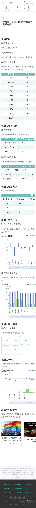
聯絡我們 (7, 484)
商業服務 (18, 492)
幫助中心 (29, 488)
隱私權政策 (7, 488)
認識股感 (7, 492)
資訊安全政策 (19, 488)
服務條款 (29, 484)
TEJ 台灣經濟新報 (27, 468)
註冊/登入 (31, 3)
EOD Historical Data (8, 470)
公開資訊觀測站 (17, 470)
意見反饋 (18, 484)
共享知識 (29, 492)
